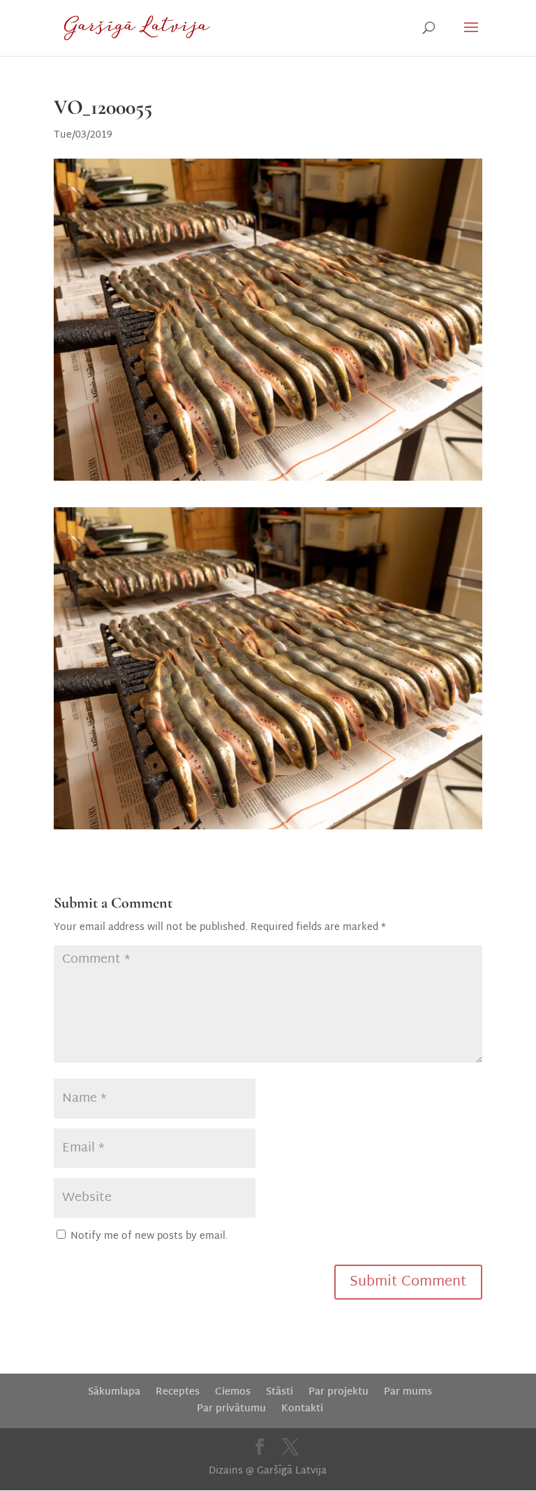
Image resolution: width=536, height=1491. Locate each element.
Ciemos (233, 1392)
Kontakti (302, 1409)
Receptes (178, 1392)
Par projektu (338, 1392)
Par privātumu (231, 1409)
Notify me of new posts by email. (149, 1236)
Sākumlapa (114, 1392)
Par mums (408, 1392)
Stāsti (279, 1392)
